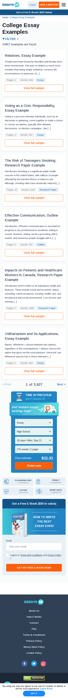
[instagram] (43, 663)
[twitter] (34, 663)
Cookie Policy (34, 653)
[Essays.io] (34, 602)
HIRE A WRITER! (49, 4)
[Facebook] (24, 663)
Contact (34, 622)
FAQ (34, 628)
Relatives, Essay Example (25, 56)
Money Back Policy (34, 647)
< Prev (6, 384)
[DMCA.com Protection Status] (34, 678)
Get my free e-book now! (34, 567)
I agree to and (35, 557)
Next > (61, 384)
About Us (34, 610)
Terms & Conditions (34, 634)
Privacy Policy (34, 641)
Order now (34, 465)
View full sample (34, 88)
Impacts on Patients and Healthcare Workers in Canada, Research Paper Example (34, 275)
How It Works (34, 616)
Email (9, 540)
